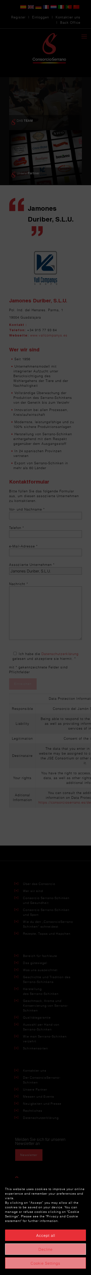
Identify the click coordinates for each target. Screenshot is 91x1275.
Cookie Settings (45, 1263)
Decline (45, 1249)
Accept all (45, 1235)
